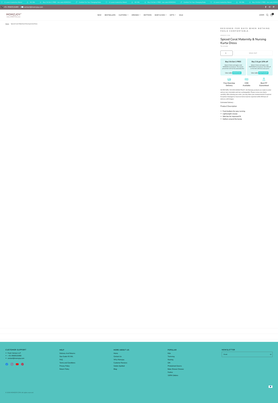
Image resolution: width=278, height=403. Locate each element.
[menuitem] (99, 15)
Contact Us (118, 356)
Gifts (172, 15)
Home (7, 24)
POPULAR (172, 350)
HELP (62, 350)
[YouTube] (18, 364)
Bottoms (147, 15)
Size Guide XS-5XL (66, 356)
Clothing (123, 15)
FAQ (61, 360)
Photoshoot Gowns (175, 366)
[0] (271, 15)
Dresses (135, 15)
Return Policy (64, 369)
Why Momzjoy (119, 360)
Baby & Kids (160, 15)
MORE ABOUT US (121, 350)
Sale (181, 15)
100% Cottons (173, 375)
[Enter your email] (270, 354)
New (99, 15)
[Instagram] (13, 364)
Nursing (170, 360)
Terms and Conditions (67, 363)
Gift (169, 363)
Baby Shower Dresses (176, 369)
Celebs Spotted (119, 366)
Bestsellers (110, 15)
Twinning (171, 356)
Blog (115, 369)
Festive (170, 372)
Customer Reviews (120, 363)
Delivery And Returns (67, 353)
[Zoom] (209, 32)
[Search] (267, 15)
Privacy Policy (65, 366)
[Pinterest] (23, 364)
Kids (169, 353)
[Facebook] (7, 364)
